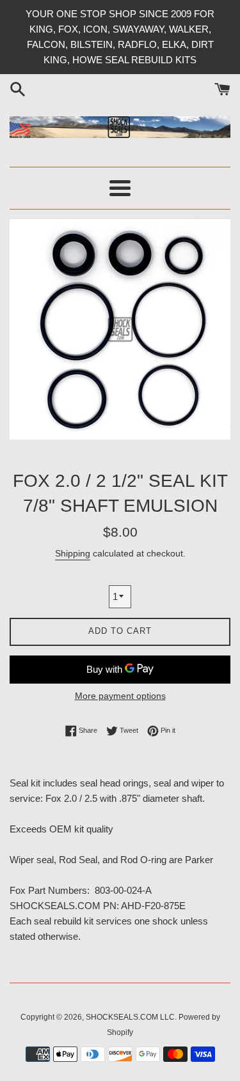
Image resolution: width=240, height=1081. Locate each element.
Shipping (72, 553)
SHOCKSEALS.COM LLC (130, 1017)
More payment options (120, 696)
